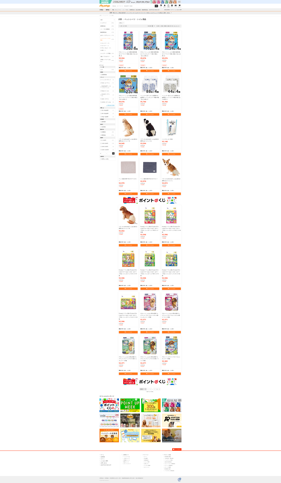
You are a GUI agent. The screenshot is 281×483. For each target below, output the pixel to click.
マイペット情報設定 (168, 465)
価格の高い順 (176, 26)
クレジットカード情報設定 (170, 463)
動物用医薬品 (145, 9)
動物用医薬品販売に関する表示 (128, 478)
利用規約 (107, 478)
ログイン (172, 9)
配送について (126, 462)
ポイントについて (127, 463)
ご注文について (127, 458)
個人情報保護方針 (139, 478)
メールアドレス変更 (168, 460)
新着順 (165, 26)
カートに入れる (129, 70)
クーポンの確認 (147, 465)
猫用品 (107, 10)
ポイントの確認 (168, 467)
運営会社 (102, 478)
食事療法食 (132, 9)
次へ (158, 389)
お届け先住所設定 (168, 462)
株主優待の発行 (168, 469)
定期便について (127, 460)
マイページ (145, 454)
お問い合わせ (104, 463)
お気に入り (146, 463)
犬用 (101, 19)
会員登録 (103, 456)
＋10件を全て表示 (110, 105)
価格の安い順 (170, 26)
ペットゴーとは (127, 456)
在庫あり (121, 22)
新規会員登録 (167, 9)
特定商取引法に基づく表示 (115, 478)
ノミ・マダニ (125, 9)
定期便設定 (146, 460)
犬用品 (101, 10)
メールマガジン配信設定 (169, 470)
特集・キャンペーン (116, 9)
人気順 (161, 26)
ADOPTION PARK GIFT (154, 9)
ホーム (102, 454)
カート (145, 456)
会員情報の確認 (168, 456)
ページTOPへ (178, 449)
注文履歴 (146, 458)
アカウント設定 (167, 454)
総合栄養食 (138, 9)
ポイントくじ (146, 467)
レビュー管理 (146, 462)
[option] (140, 2)
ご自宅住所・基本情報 (169, 458)
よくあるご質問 (178, 9)
